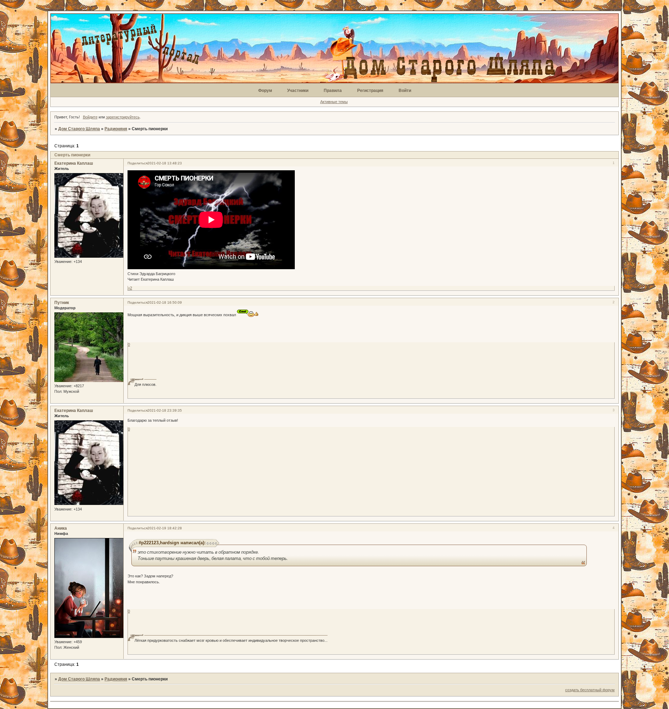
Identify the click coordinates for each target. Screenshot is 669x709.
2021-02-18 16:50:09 (164, 302)
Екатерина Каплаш (73, 163)
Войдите (90, 117)
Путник (61, 302)
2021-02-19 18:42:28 (164, 528)
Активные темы (334, 102)
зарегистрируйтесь (123, 117)
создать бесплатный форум (590, 690)
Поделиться (137, 163)
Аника (60, 528)
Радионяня (116, 128)
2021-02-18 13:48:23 (164, 163)
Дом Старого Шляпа (79, 128)
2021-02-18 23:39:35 (164, 410)
